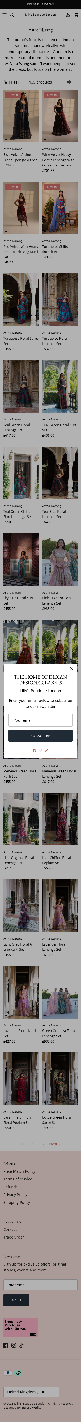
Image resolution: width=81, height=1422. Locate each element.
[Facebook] (34, 750)
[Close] (71, 668)
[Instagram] (40, 750)
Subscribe (40, 736)
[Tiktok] (46, 750)
